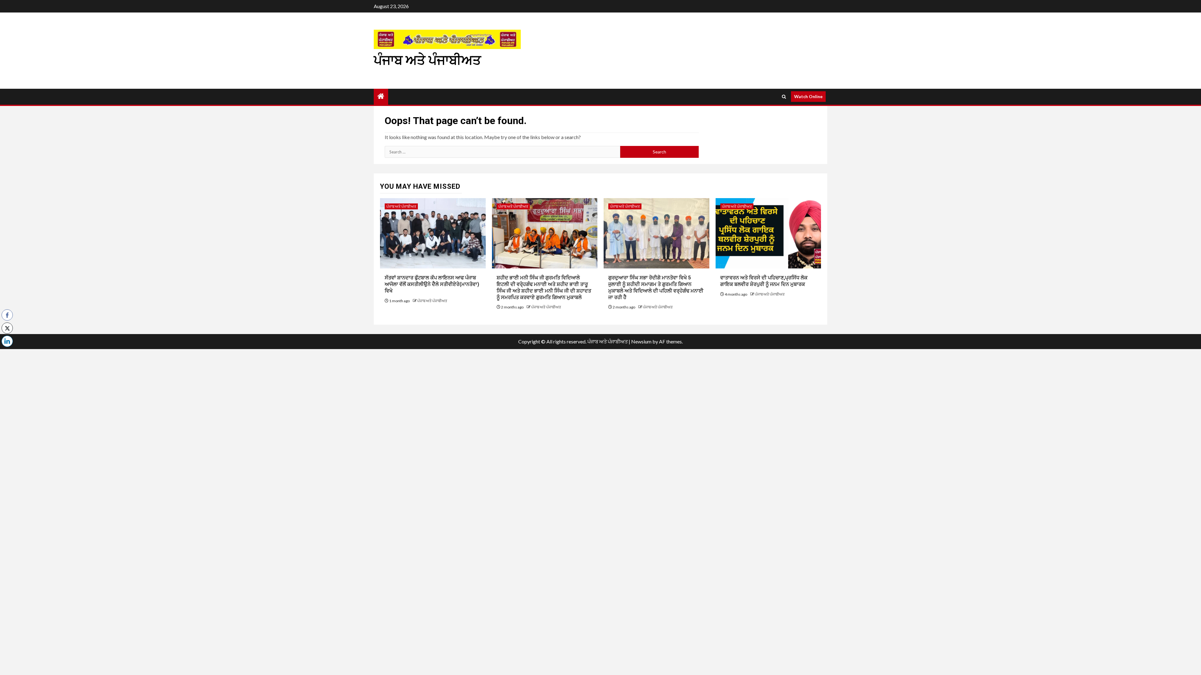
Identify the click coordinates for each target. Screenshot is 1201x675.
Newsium (641, 341)
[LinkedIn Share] (7, 341)
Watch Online (808, 96)
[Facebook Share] (7, 315)
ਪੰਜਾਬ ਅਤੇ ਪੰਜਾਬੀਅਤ (427, 60)
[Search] (784, 97)
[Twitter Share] (7, 328)
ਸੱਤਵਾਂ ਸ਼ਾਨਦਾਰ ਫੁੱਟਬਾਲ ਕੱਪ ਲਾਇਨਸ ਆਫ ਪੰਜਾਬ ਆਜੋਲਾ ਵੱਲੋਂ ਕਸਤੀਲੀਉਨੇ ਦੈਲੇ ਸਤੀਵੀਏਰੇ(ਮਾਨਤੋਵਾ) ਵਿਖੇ (432, 284)
